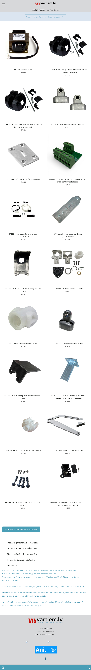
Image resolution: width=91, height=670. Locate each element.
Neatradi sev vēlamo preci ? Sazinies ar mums (21, 529)
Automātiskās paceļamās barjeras (22, 560)
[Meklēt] (88, 667)
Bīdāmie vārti (12, 565)
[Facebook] (45, 659)
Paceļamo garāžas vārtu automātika (22, 542)
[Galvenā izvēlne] (4, 4)
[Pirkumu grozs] (2, 667)
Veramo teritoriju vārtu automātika (22, 548)
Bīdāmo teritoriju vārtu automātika (22, 554)
